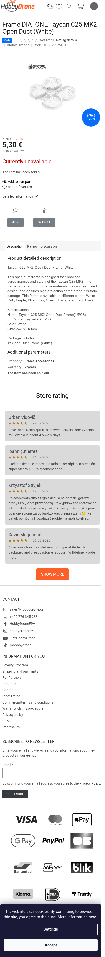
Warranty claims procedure (22, 708)
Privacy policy (12, 715)
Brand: (18, 45)
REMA (7, 721)
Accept (51, 945)
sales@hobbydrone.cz (26, 609)
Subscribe (15, 794)
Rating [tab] (32, 246)
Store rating (52, 395)
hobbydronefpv (21, 631)
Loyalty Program (15, 665)
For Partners (11, 677)
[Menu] (94, 6)
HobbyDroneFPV (22, 624)
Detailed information (17, 196)
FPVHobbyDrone (22, 638)
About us (9, 684)
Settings (50, 929)
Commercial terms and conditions (27, 702)
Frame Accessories (39, 361)
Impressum (11, 727)
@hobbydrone (20, 645)
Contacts (9, 690)
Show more (52, 574)
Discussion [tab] (49, 246)
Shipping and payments (20, 671)
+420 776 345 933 (23, 616)
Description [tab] (15, 246)
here (92, 917)
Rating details (66, 40)
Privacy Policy (89, 783)
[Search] (68, 6)
